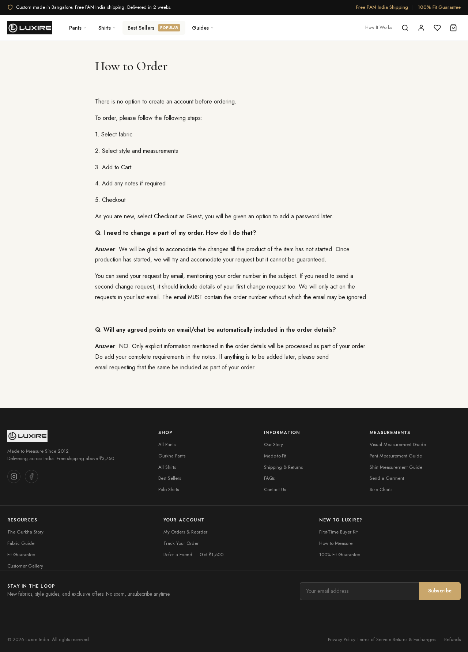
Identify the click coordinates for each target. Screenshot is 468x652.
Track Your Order (181, 543)
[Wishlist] (437, 27)
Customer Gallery (25, 565)
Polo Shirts (168, 489)
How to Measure (335, 543)
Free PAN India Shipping (382, 7)
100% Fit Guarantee (439, 7)
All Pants (167, 444)
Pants (75, 27)
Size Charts (381, 489)
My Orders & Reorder (185, 531)
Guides (200, 27)
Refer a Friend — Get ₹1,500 (193, 554)
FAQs (269, 478)
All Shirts (167, 467)
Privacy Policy (341, 639)
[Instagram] (13, 476)
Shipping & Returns (283, 467)
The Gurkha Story (25, 531)
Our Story (273, 444)
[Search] (405, 27)
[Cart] (453, 27)
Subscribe (440, 590)
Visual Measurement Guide (398, 444)
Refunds (452, 639)
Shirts (104, 27)
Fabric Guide (20, 543)
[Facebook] (31, 476)
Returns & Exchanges (414, 639)
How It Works (378, 27)
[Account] (421, 27)
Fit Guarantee (21, 554)
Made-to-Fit (275, 455)
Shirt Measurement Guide (396, 467)
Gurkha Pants (171, 455)
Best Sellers (153, 27)
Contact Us (275, 489)
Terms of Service (374, 639)
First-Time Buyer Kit (338, 531)
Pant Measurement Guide (396, 455)
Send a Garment (387, 478)
